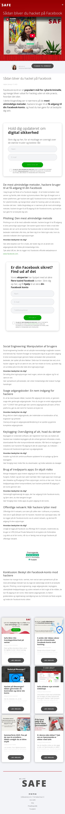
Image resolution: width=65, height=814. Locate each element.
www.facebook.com (10, 253)
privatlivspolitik (23, 171)
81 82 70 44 (32, 794)
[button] (62, 4)
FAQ (32, 803)
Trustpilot (32, 809)
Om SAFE (33, 800)
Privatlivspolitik (32, 806)
